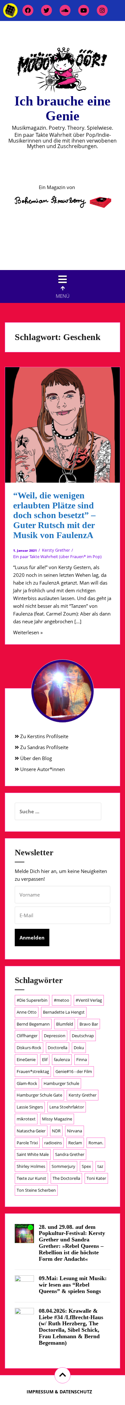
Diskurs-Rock (29, 1047)
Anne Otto (27, 1012)
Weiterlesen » (28, 632)
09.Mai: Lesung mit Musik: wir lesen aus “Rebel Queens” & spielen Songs (73, 1284)
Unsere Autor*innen (42, 769)
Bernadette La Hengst (64, 1012)
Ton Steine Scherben (36, 1190)
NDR (56, 1131)
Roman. (95, 1143)
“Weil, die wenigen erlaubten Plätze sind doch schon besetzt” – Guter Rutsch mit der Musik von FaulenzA (54, 515)
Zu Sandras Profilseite (43, 747)
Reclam (75, 1143)
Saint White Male (33, 1154)
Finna (81, 1059)
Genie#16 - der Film (73, 1071)
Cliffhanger (27, 1036)
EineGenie (26, 1059)
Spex (86, 1166)
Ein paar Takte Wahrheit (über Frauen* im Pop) (57, 556)
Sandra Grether (69, 1154)
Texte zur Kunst (31, 1178)
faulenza (62, 1059)
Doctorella (57, 1047)
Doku (79, 1047)
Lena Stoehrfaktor (66, 1107)
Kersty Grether (56, 550)
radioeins (53, 1143)
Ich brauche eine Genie (62, 108)
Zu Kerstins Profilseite (43, 736)
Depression (54, 1036)
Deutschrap (83, 1036)
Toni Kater (96, 1178)
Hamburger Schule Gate (39, 1095)
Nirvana (74, 1131)
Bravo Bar (88, 1024)
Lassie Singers (30, 1107)
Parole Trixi (27, 1143)
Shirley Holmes (31, 1166)
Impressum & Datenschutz (59, 1392)
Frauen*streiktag (33, 1071)
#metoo (61, 1000)
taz (100, 1166)
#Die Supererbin (32, 1000)
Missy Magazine (57, 1119)
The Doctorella (66, 1178)
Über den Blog (35, 758)
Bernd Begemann (33, 1024)
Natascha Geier (31, 1131)
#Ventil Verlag (89, 1000)
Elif (44, 1059)
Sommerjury (63, 1166)
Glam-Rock (27, 1083)
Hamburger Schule (61, 1083)
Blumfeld (64, 1024)
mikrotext (26, 1119)
